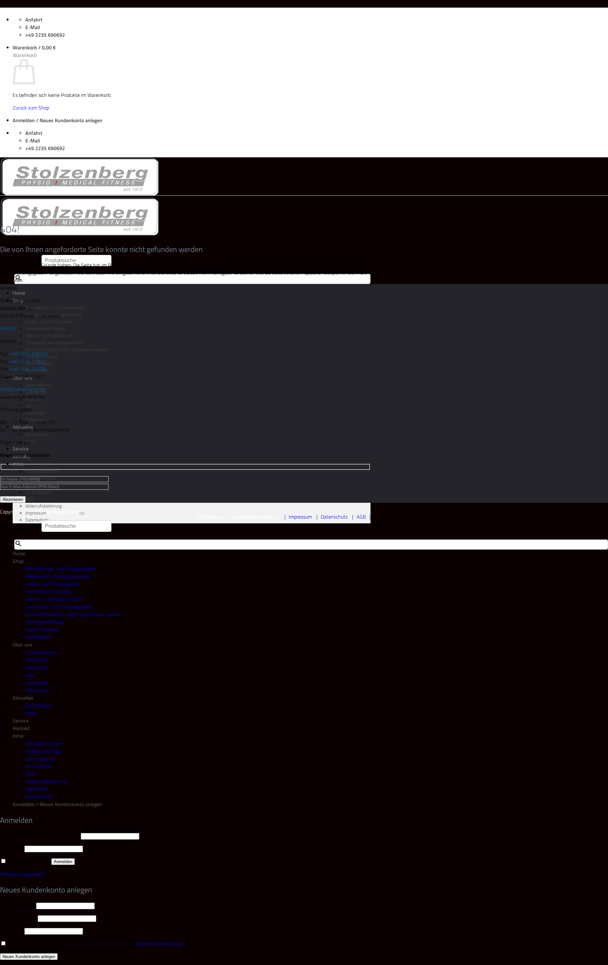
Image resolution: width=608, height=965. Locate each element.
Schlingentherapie (44, 622)
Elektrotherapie (41, 629)
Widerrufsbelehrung (43, 505)
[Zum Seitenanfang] (82, 513)
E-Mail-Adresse (18, 918)
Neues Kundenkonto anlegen (29, 956)
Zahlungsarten (40, 758)
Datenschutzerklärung (158, 943)
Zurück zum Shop (31, 107)
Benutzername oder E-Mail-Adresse (39, 836)
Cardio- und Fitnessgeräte (49, 321)
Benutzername (17, 905)
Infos (18, 464)
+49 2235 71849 (27, 361)
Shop (18, 561)
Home (19, 293)
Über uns (23, 644)
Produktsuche (27, 260)
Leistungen (35, 412)
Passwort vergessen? (22, 874)
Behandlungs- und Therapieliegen (55, 307)
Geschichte (37, 660)
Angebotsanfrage (43, 751)
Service (20, 448)
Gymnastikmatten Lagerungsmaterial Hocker (67, 349)
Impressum (36, 512)
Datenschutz (36, 519)
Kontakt (21, 728)
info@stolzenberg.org (22, 389)
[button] (34, 47)
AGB (29, 498)
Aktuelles (23, 698)
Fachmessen (36, 434)
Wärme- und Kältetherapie (49, 335)
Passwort (11, 848)
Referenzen (37, 690)
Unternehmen (40, 652)
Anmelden (63, 861)
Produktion (36, 667)
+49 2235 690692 (29, 353)
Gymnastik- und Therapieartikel (54, 342)
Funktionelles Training (45, 328)
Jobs (29, 675)
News (30, 441)
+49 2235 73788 (27, 369)
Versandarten (37, 492)
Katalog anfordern (41, 471)
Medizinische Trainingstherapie (57, 576)
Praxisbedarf (38, 637)
